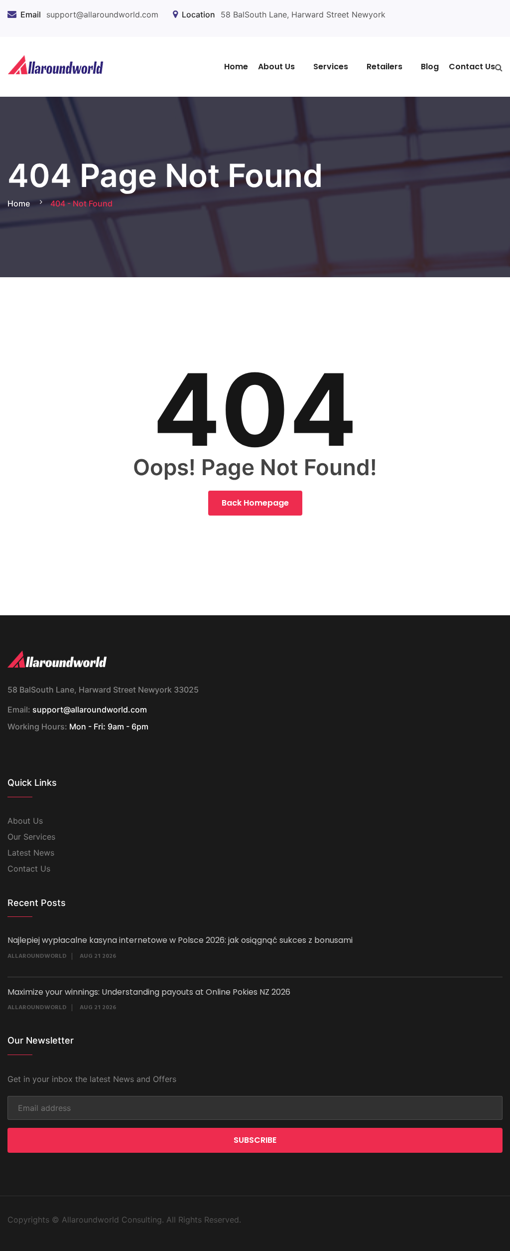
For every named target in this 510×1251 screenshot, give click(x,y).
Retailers (384, 66)
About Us (276, 66)
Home (236, 66)
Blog (430, 66)
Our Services (31, 837)
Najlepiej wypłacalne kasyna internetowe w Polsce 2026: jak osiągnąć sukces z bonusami (180, 940)
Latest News (30, 853)
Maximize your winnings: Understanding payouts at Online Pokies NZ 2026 (148, 992)
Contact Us (472, 66)
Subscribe (255, 1140)
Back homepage (255, 503)
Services (330, 66)
